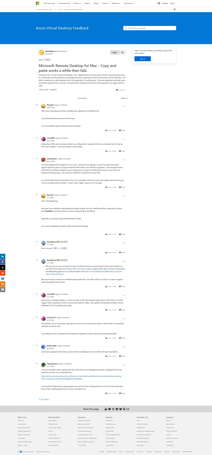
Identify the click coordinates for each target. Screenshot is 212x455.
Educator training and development (87, 438)
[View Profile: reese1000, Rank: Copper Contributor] (43, 139)
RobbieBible (49, 51)
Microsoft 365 (109, 431)
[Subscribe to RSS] (124, 409)
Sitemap (101, 451)
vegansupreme (52, 364)
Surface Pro (21, 420)
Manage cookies (129, 451)
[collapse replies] (36, 104)
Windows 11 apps (22, 445)
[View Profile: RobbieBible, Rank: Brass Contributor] (41, 52)
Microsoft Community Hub (43, 9)
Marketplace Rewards (143, 442)
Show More (45, 399)
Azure (60, 9)
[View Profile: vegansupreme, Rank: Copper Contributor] (43, 365)
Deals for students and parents (86, 442)
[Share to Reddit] (117, 409)
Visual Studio (140, 445)
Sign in (142, 58)
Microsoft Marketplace (143, 438)
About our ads (176, 451)
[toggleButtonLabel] (174, 9)
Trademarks (149, 451)
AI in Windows (21, 438)
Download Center (53, 424)
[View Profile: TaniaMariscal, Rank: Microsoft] (43, 243)
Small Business (110, 445)
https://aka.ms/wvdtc (76, 269)
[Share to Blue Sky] (120, 409)
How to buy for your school (85, 434)
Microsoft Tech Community (144, 434)
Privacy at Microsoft (171, 431)
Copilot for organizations (24, 431)
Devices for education (83, 424)
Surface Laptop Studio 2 (24, 427)
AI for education (82, 445)
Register (165, 3)
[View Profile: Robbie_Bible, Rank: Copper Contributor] (43, 347)
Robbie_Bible (52, 346)
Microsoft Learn (141, 427)
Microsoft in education (84, 420)
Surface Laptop (22, 424)
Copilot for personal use (24, 434)
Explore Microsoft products (25, 442)
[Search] (159, 3)
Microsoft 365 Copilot (112, 442)
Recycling (166, 451)
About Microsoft (170, 424)
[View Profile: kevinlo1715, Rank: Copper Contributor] (43, 318)
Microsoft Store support (54, 427)
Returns (50, 431)
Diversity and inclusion (172, 438)
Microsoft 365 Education (84, 431)
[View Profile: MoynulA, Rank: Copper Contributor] (43, 106)
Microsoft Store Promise (54, 442)
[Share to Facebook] (109, 409)
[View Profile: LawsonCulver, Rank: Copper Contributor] (43, 160)
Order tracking (52, 434)
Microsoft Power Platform (113, 434)
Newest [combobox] (124, 98)
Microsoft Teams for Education (86, 427)
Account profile (52, 420)
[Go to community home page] (37, 3)
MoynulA (50, 105)
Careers (168, 420)
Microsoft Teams (110, 438)
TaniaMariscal (52, 242)
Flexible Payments (53, 445)
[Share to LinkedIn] (106, 409)
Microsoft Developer (142, 424)
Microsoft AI (109, 420)
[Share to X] (113, 409)
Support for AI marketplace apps (145, 431)
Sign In (172, 3)
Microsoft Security (111, 424)
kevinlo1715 (51, 317)
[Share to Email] (128, 409)
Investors (168, 434)
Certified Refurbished (54, 438)
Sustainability (169, 445)
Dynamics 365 (110, 427)
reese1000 (50, 138)
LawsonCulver (52, 159)
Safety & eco (158, 451)
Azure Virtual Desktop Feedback (74, 9)
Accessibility (169, 442)
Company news (170, 427)
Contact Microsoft (111, 451)
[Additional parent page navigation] (55, 9)
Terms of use (140, 451)
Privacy (121, 451)
